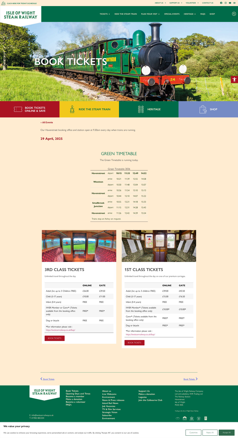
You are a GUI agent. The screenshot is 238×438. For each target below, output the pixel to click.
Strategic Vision (109, 412)
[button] (234, 79)
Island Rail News (110, 403)
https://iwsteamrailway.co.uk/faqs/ (60, 329)
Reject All (210, 432)
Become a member (75, 396)
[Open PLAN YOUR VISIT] (159, 14)
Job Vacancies (108, 406)
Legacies (143, 397)
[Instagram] (225, 3)
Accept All (227, 432)
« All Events (46, 122)
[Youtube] (230, 3)
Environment (108, 397)
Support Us (144, 391)
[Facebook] (221, 3)
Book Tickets (48, 379)
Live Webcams (109, 394)
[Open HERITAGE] (195, 14)
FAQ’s (68, 404)
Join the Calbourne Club (150, 400)
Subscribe (107, 415)
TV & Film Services (111, 409)
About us (106, 391)
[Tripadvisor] (234, 3)
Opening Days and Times (78, 393)
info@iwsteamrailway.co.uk (42, 415)
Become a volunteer (75, 402)
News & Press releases (113, 400)
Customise (193, 432)
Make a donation (74, 399)
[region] (119, 430)
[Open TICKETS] (109, 14)
